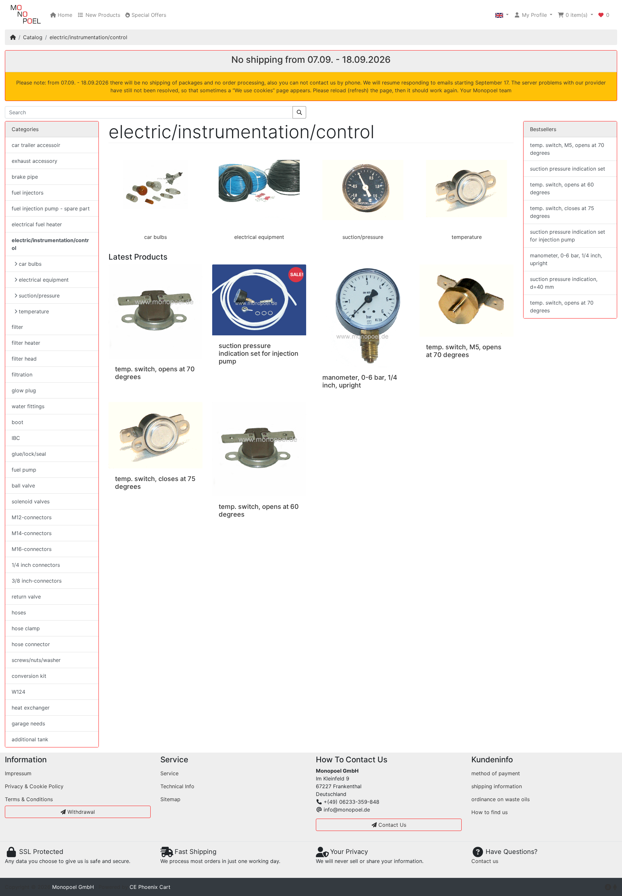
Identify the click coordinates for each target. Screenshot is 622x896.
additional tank (30, 739)
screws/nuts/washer (36, 660)
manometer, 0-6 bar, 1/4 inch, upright (359, 381)
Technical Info (177, 786)
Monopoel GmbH (73, 887)
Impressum (18, 773)
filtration (22, 374)
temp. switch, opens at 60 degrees (562, 188)
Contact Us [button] (391, 825)
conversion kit (29, 676)
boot (17, 422)
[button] (502, 14)
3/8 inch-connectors (37, 580)
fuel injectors (27, 192)
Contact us (484, 861)
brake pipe (25, 177)
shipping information (496, 786)
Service (169, 773)
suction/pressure (362, 237)
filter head (24, 358)
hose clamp (26, 628)
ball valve (23, 485)
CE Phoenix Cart (150, 887)
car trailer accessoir (36, 145)
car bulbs (155, 237)
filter (17, 327)
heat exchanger (31, 707)
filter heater (26, 343)
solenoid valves (31, 501)
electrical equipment (259, 237)
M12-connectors (32, 517)
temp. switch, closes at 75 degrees (562, 212)
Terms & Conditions (29, 799)
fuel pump (24, 469)
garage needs (28, 723)
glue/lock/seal (29, 454)
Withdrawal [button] (80, 812)
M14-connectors (32, 533)
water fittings (28, 406)
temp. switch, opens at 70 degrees (561, 306)
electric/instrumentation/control (88, 37)
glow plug (24, 390)
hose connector (31, 644)
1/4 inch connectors (36, 565)
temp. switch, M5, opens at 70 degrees (463, 351)
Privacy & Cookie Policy (34, 786)
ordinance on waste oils (500, 799)
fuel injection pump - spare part (51, 208)
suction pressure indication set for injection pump (258, 353)
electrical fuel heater (37, 224)
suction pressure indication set (567, 168)
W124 (18, 692)
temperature (467, 237)
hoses (19, 612)
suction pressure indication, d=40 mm (563, 283)
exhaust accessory (34, 161)
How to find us (489, 812)
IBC (16, 438)
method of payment (495, 773)
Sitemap (170, 799)
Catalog (32, 37)
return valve (26, 596)
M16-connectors (32, 549)
